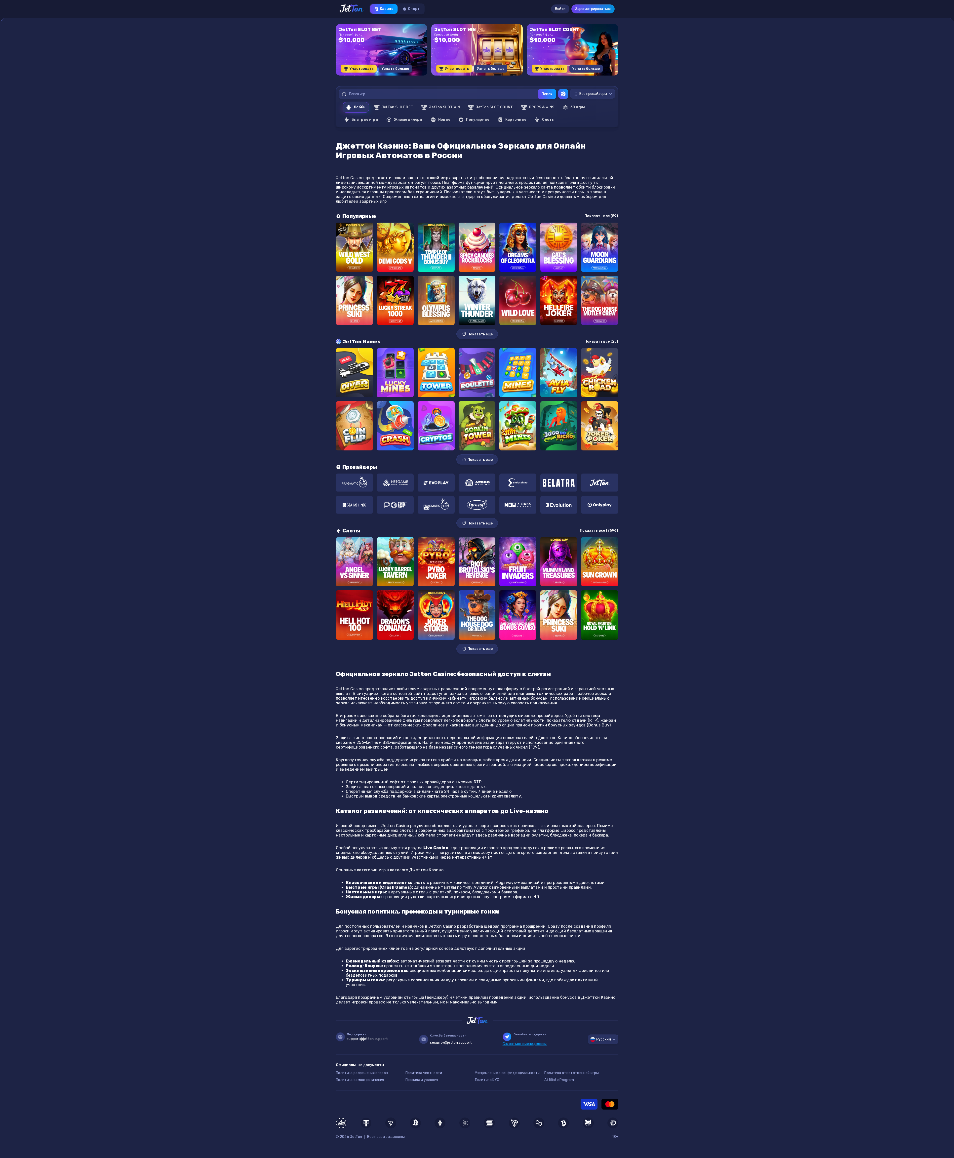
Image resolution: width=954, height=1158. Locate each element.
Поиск (547, 94)
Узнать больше (395, 69)
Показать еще (480, 334)
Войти (560, 9)
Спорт (414, 9)
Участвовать (362, 69)
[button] (465, 77)
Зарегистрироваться (593, 9)
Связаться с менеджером (525, 1044)
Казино (387, 9)
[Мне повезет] (563, 94)
